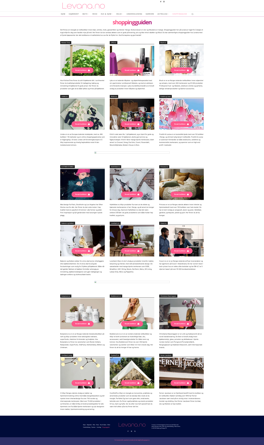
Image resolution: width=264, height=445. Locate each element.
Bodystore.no (65, 296)
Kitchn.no (114, 96)
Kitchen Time (65, 42)
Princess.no (164, 167)
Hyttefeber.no (115, 167)
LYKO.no (113, 42)
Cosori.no (163, 223)
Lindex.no (64, 96)
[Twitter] (135, 431)
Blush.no (163, 42)
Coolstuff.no (115, 355)
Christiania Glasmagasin (168, 296)
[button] (192, 14)
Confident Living (66, 355)
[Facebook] (160, 1)
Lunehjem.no (115, 223)
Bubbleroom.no (116, 296)
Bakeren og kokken (67, 223)
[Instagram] (163, 1)
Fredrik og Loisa (165, 96)
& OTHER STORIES (67, 167)
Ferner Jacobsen (165, 355)
